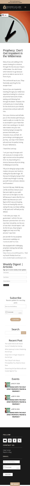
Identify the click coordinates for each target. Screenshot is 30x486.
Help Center (7, 450)
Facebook (6, 242)
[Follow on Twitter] (19, 440)
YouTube (15, 242)
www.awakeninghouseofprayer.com (14, 258)
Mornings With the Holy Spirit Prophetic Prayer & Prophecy (16, 389)
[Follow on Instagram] (10, 440)
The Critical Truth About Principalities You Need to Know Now (15, 363)
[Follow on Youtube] (5, 440)
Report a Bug (7, 452)
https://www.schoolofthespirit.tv (13, 253)
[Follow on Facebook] (15, 440)
